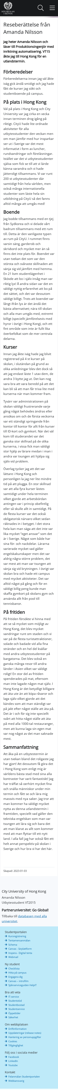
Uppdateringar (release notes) (24, 1032)
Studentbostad (16, 1005)
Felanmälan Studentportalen (24, 1076)
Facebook (13, 1056)
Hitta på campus (17, 972)
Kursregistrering (17, 936)
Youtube (13, 1065)
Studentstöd (15, 1000)
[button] (40, 8)
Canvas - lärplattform (20, 948)
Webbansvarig (16, 1080)
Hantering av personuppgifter (24, 1037)
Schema (12, 944)
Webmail (13, 957)
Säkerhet (13, 1017)
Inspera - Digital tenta (20, 953)
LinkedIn (13, 1061)
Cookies (12, 1041)
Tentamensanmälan (19, 940)
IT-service (13, 996)
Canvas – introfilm (18, 981)
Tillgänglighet (15, 1045)
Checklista (13, 968)
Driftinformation (17, 1028)
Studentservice (16, 1009)
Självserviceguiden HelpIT (22, 985)
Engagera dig (15, 976)
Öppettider (14, 1013)
